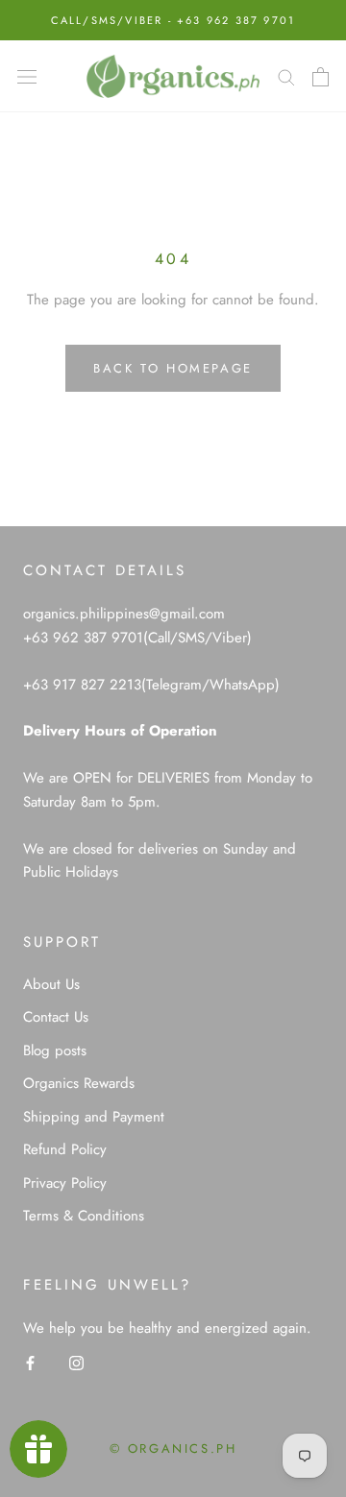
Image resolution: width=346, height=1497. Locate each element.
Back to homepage (173, 368)
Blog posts (54, 1050)
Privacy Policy (65, 1183)
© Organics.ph (173, 1448)
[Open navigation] (27, 77)
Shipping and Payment (93, 1116)
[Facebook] (30, 1362)
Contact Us (55, 1016)
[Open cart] (320, 76)
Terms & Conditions (83, 1215)
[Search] (286, 76)
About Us (51, 984)
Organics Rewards (79, 1083)
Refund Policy (65, 1149)
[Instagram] (76, 1362)
